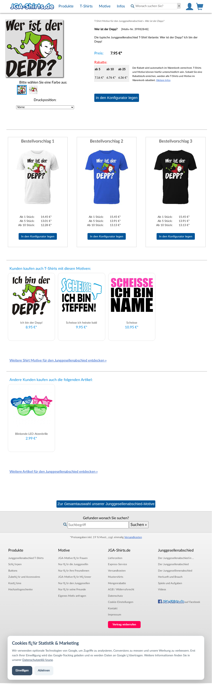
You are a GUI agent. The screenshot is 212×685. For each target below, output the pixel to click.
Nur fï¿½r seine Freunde (72, 589)
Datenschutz (115, 596)
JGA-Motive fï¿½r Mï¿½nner (74, 577)
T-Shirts (26, 558)
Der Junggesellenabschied (173, 564)
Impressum (114, 614)
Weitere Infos (163, 80)
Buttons (12, 570)
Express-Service (117, 564)
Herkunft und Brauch (170, 577)
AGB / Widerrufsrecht (121, 589)
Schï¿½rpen (15, 564)
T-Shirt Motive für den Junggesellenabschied (118, 21)
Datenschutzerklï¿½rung (37, 660)
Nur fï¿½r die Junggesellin (73, 564)
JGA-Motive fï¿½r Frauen (72, 558)
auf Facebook (192, 602)
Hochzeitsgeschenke (20, 589)
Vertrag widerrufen (124, 624)
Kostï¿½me (14, 583)
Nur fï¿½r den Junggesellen (74, 583)
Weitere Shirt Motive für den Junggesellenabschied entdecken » (58, 360)
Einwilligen (22, 670)
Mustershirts (115, 577)
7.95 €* (116, 53)
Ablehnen (44, 670)
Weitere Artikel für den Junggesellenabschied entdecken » (54, 471)
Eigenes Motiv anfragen (72, 596)
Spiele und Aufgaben (170, 583)
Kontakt (112, 608)
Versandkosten (133, 537)
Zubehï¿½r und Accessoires (24, 577)
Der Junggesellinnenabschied (175, 570)
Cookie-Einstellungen (120, 602)
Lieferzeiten (115, 558)
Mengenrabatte (117, 583)
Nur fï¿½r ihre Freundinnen (73, 570)
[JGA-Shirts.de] (32, 6)
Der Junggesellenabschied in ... (176, 558)
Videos (162, 589)
